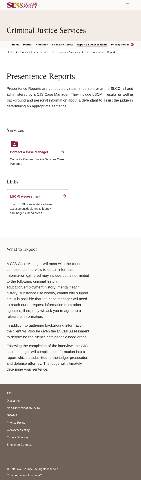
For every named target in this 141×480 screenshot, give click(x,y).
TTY (9, 393)
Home (15, 44)
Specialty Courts (62, 44)
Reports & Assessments (92, 44)
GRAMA (12, 415)
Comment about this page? (24, 475)
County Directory (17, 437)
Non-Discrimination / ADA (23, 408)
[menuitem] (17, 44)
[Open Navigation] (127, 5)
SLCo (10, 52)
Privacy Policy (16, 422)
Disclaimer (14, 400)
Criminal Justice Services (34, 52)
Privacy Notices (121, 44)
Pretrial (27, 44)
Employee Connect (19, 444)
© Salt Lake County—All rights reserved (32, 469)
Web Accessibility (18, 430)
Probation (42, 44)
